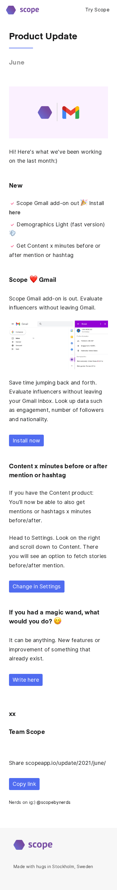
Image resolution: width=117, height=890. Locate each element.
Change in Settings (37, 586)
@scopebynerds (53, 802)
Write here (26, 680)
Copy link (24, 784)
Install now (26, 440)
